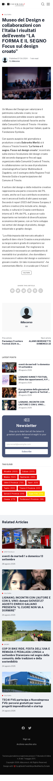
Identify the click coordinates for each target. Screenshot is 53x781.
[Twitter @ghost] (29, 728)
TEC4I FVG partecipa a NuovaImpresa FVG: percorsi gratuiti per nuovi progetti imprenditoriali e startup (25, 703)
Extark (47, 766)
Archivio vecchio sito (26, 744)
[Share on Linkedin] (29, 290)
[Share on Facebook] (12, 290)
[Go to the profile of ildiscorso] (5, 60)
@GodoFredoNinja (26, 766)
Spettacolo (9, 552)
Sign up (26, 739)
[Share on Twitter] (18, 290)
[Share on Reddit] (23, 290)
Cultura (7, 14)
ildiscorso (16, 61)
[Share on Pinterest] (35, 290)
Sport (6, 644)
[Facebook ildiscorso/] (23, 728)
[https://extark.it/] (26, 326)
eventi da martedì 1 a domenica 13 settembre (22, 558)
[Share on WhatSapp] (40, 290)
